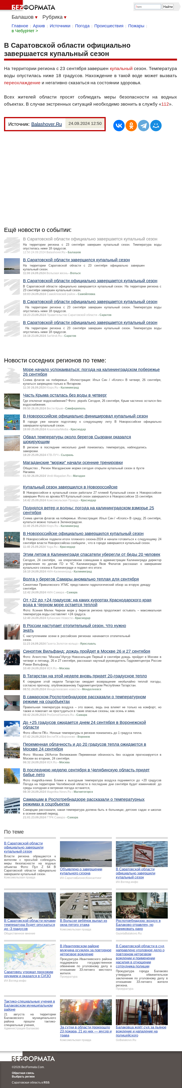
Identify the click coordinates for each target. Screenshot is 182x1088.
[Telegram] (143, 125)
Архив (39, 25)
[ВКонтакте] (119, 125)
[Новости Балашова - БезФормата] (28, 6)
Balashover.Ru (46, 124)
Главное (20, 25)
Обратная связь (23, 1073)
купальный (121, 68)
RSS (47, 1082)
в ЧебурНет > (25, 30)
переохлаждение (22, 82)
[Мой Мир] (156, 125)
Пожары (136, 25)
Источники (60, 25)
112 (165, 104)
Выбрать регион (23, 1076)
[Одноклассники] (131, 125)
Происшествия (108, 25)
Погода (82, 25)
